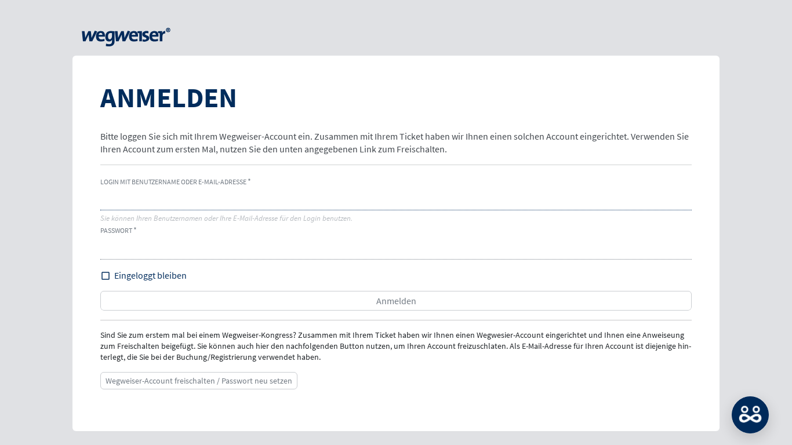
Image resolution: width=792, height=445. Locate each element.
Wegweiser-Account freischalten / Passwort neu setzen (199, 380)
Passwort (116, 230)
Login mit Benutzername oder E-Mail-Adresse (173, 181)
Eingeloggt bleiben (150, 275)
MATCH (750, 414)
